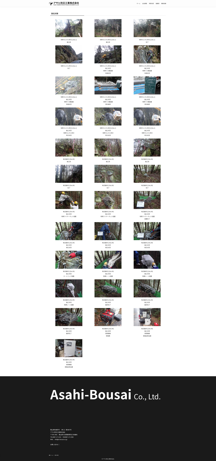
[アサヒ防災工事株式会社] (64, 3)
